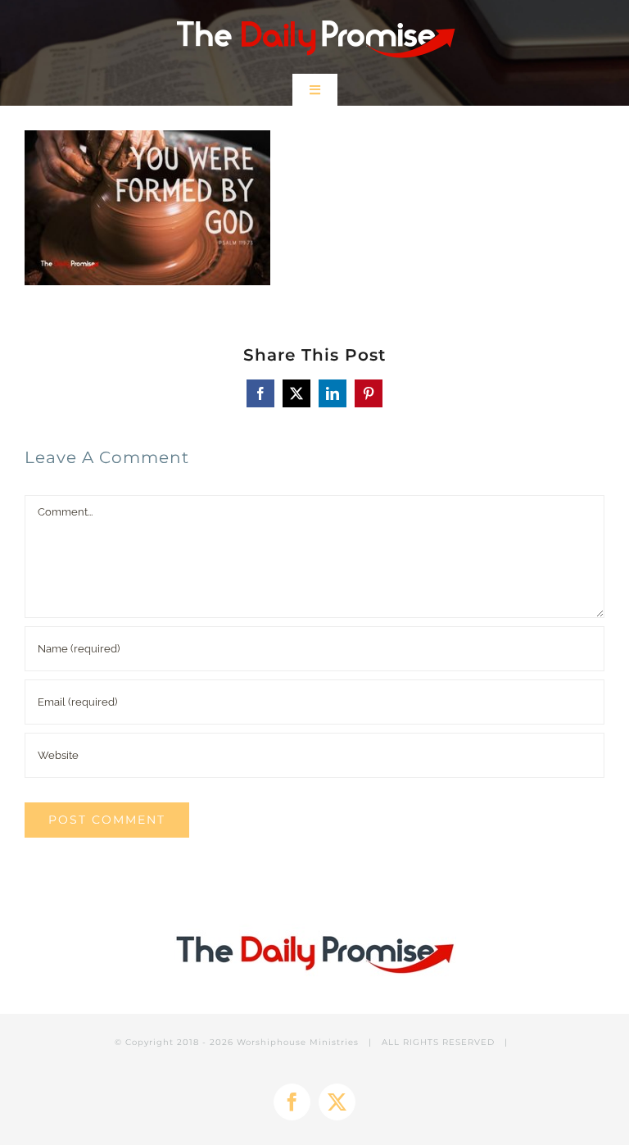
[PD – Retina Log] (315, 14)
